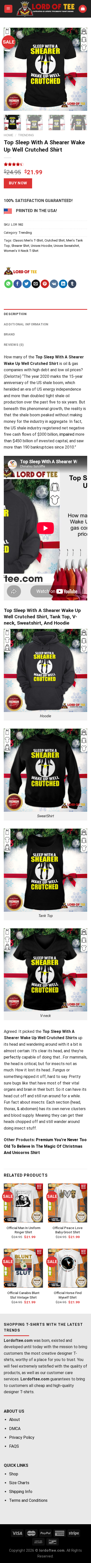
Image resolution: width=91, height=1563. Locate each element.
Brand (9, 334)
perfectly (12, 1057)
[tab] (45, 314)
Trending (26, 135)
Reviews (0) (14, 345)
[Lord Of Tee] (20, 271)
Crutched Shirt (54, 240)
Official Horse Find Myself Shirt (68, 1295)
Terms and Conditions (28, 1500)
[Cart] (83, 9)
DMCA (14, 1428)
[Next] (79, 69)
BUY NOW (18, 183)
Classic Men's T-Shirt (28, 240)
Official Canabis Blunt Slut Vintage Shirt (23, 1295)
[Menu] (8, 9)
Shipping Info (20, 1491)
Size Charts (19, 1482)
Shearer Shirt (20, 246)
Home (8, 135)
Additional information (26, 324)
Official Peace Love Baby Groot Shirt (68, 1230)
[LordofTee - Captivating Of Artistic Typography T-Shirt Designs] (46, 8)
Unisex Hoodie (41, 246)
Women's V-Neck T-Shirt (21, 251)
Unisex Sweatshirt (66, 246)
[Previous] (11, 69)
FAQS (14, 1446)
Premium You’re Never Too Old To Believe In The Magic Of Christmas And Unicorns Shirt (45, 1146)
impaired (66, 434)
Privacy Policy (21, 1437)
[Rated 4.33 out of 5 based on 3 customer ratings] (45, 164)
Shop (13, 1474)
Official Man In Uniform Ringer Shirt (23, 1230)
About (14, 1419)
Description (15, 314)
